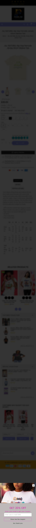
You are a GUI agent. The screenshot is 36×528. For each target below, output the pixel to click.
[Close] (33, 485)
